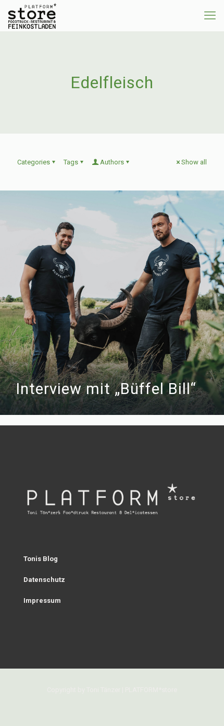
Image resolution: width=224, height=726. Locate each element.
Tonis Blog (40, 559)
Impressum (42, 600)
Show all (194, 162)
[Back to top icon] (203, 705)
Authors (112, 162)
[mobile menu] (210, 16)
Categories (33, 162)
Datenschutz (44, 580)
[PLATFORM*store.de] (32, 16)
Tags (71, 162)
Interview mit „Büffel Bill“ (106, 389)
